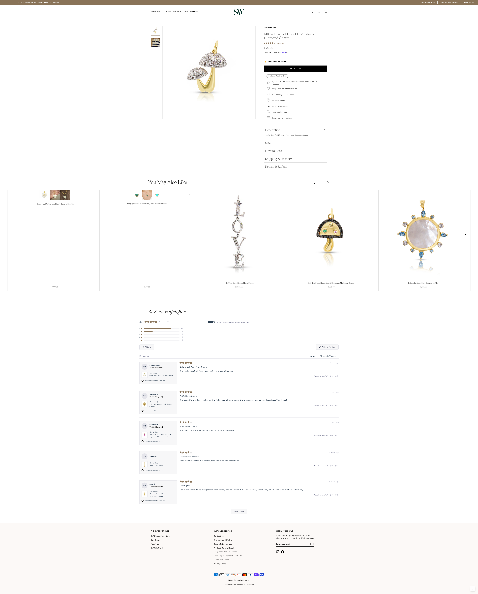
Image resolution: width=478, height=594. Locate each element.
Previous (12, 195)
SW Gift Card (157, 548)
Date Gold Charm (156, 465)
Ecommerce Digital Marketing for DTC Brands (239, 584)
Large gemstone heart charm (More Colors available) (147, 204)
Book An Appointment (449, 2)
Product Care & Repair (223, 548)
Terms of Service (221, 560)
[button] (274, 43)
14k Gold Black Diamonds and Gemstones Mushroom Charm (331, 283)
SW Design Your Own (160, 536)
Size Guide (155, 540)
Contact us (218, 536)
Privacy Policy (219, 564)
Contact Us (469, 2)
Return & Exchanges (222, 544)
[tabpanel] (44, 195)
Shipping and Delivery (223, 540)
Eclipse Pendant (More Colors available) (423, 283)
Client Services (428, 2)
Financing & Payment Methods (227, 556)
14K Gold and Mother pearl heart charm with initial (55, 204)
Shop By (155, 12)
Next (5, 195)
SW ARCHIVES (191, 12)
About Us (155, 544)
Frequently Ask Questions (225, 552)
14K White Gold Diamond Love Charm (239, 283)
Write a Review (330, 347)
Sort (313, 356)
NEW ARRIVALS (173, 12)
